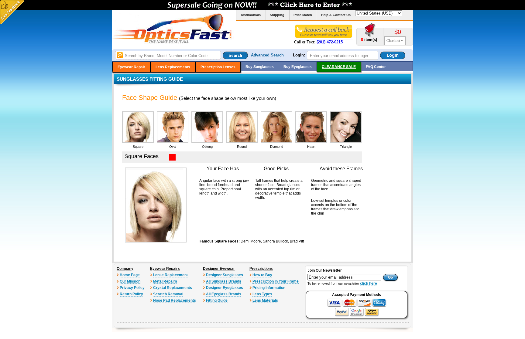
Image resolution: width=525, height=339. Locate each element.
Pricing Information (268, 288)
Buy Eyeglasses (297, 67)
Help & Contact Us (336, 15)
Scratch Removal (168, 294)
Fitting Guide (217, 300)
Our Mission (130, 281)
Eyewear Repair (131, 67)
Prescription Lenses (218, 67)
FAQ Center (376, 67)
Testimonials (250, 15)
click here (368, 283)
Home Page (130, 275)
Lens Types (262, 294)
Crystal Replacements (172, 288)
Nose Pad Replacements (174, 300)
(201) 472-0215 (330, 42)
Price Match (302, 15)
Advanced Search (267, 55)
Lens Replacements (173, 67)
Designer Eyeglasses (224, 288)
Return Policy (131, 294)
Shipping (277, 15)
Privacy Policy (132, 288)
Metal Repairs (165, 281)
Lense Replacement (170, 275)
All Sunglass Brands (223, 281)
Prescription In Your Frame (275, 281)
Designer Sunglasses (224, 275)
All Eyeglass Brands (223, 294)
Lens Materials (265, 300)
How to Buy (262, 275)
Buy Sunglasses (259, 67)
